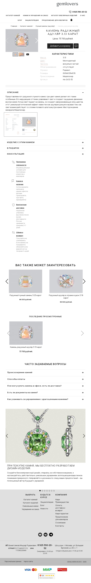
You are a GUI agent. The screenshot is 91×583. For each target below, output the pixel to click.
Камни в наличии (19, 182)
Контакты (59, 526)
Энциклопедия (32, 20)
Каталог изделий (30, 503)
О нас (82, 15)
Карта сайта (28, 561)
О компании (60, 522)
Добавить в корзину (60, 46)
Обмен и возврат (19, 234)
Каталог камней (13, 15)
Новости (44, 508)
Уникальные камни (30, 506)
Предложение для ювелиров (54, 20)
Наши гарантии (61, 513)
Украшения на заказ (30, 509)
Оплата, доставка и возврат (60, 508)
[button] (36, 40)
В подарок (45, 148)
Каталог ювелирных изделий (64, 15)
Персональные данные (13, 561)
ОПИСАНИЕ (45, 92)
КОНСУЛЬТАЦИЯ (45, 154)
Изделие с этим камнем (45, 142)
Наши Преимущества (62, 500)
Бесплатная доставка (21, 206)
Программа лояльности (21, 163)
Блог (20, 20)
